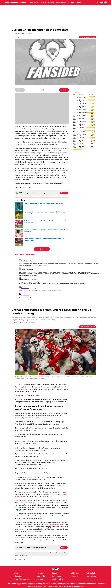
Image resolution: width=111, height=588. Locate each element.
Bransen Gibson (19, 323)
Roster (58, 2)
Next (64, 90)
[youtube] (101, 2)
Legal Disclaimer (91, 576)
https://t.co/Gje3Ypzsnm (54, 477)
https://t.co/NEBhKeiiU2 (48, 462)
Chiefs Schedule (25, 560)
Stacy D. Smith (19, 33)
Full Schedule (77, 151)
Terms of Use (56, 576)
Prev (19, 90)
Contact (54, 573)
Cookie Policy (74, 576)
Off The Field (71, 2)
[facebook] (94, 2)
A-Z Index (39, 579)
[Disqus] (59, 278)
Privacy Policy (40, 576)
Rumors (36, 2)
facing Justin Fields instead (55, 524)
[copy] (25, 37)
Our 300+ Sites (74, 573)
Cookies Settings (57, 579)
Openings (39, 573)
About (16, 573)
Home (16, 254)
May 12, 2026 (41, 450)
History (63, 2)
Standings (51, 2)
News (31, 2)
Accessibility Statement (22, 579)
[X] (97, 2)
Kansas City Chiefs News (27, 254)
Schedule (43, 2)
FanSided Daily (90, 573)
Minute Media (12, 583)
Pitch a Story (18, 576)
